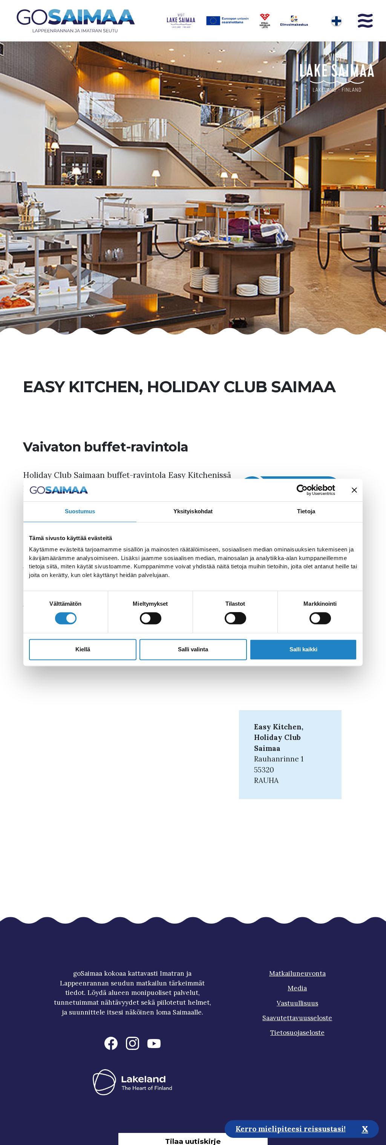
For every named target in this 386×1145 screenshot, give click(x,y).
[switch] (150, 618)
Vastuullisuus (297, 1003)
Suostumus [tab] (80, 511)
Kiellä (82, 649)
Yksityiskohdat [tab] (193, 511)
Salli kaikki (303, 649)
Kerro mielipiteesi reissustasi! (291, 1128)
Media (297, 988)
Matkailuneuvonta (297, 973)
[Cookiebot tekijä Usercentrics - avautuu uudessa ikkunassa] (302, 490)
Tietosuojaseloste (297, 1032)
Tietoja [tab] (306, 511)
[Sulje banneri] (354, 490)
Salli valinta (193, 649)
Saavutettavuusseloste (297, 1018)
